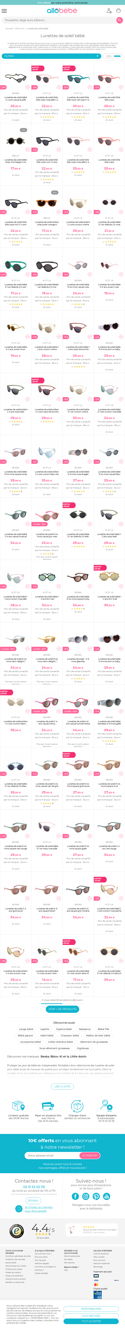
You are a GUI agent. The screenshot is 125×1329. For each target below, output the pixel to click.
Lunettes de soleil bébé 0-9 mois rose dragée (78, 473)
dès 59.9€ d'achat (18, 1117)
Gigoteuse (83, 1048)
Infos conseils (98, 1257)
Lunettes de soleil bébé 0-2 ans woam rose (109, 285)
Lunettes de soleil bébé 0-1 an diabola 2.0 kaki (78, 535)
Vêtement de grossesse (94, 1041)
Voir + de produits (62, 1009)
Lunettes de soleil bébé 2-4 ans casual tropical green (16, 536)
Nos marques (40, 1260)
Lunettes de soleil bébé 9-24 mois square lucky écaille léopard (78, 599)
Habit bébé (47, 1035)
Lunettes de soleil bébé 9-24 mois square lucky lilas (15, 474)
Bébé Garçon (25, 1035)
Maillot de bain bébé (98, 1035)
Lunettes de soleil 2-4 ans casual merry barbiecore (47, 723)
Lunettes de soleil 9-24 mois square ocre (109, 785)
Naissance (85, 1029)
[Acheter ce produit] (27, 87)
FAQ (66, 1270)
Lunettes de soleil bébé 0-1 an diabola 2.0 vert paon (16, 287)
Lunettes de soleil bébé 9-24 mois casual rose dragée (78, 287)
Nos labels (68, 1259)
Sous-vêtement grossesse (54, 1048)
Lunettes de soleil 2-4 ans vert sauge (109, 847)
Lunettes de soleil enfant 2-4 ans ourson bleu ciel (47, 473)
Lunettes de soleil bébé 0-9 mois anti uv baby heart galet (109, 661)
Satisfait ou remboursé (15, 1282)
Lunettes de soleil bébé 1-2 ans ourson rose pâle (16, 597)
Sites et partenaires (72, 1256)
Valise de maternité (101, 1263)
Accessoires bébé (30, 1041)
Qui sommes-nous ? (43, 1254)
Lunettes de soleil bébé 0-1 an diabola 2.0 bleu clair (16, 786)
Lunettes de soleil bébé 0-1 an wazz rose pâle (47, 847)
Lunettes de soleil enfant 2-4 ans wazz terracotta (47, 410)
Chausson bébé (70, 1035)
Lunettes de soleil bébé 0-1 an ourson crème (78, 410)
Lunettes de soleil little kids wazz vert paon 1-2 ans (78, 99)
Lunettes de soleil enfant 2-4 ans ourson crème (78, 223)
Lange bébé (26, 1029)
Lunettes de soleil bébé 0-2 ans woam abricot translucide (78, 973)
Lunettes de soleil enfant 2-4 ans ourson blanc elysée (16, 723)
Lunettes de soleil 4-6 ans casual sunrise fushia (78, 722)
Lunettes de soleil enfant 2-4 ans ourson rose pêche (16, 973)
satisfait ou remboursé (77, 1117)
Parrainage (98, 1267)
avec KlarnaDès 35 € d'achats (48, 1118)
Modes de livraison (13, 1272)
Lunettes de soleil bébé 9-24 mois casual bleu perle (109, 474)
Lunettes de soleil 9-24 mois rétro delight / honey (47, 661)
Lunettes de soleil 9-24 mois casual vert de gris (46, 785)
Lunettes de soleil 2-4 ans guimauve (15, 909)
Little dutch (78, 1056)
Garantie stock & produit (16, 1279)
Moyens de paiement (14, 1276)
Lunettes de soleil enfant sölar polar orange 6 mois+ (47, 224)
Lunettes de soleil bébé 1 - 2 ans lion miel (109, 597)
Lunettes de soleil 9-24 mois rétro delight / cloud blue (16, 661)
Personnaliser (91, 1308)
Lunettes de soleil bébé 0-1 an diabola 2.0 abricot (109, 972)
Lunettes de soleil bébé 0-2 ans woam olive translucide (47, 973)
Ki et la (64, 1056)
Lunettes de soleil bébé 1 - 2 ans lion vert (47, 597)
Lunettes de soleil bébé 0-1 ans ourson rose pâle (109, 410)
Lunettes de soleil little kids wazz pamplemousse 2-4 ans (109, 162)
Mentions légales (42, 1263)
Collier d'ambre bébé (60, 1041)
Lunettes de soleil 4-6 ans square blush (47, 909)
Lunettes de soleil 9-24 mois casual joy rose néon (47, 536)
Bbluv (54, 1056)
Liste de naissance (101, 1254)
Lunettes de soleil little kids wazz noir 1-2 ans (47, 161)
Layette (44, 1029)
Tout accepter (91, 1321)
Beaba (45, 1056)
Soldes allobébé (41, 1273)
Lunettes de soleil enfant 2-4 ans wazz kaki (16, 410)
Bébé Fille (103, 1029)
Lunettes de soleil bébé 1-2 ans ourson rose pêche (109, 909)
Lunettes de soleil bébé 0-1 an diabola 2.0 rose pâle (109, 224)
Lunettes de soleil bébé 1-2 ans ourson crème (47, 348)
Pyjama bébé (64, 1029)
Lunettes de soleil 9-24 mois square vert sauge (15, 847)
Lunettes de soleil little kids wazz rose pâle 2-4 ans (78, 162)
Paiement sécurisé (102, 1271)
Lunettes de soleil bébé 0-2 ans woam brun (16, 348)
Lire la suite (62, 1086)
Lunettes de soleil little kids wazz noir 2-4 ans (16, 223)
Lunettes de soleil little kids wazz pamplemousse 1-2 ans (109, 99)
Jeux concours (99, 1260)
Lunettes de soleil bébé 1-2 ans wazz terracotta (78, 348)
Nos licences (69, 1263)
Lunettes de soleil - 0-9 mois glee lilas (78, 660)
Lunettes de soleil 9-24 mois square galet (78, 847)
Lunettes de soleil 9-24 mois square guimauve (78, 785)
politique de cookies (16, 1323)
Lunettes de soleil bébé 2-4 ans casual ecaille (16, 98)
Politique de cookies (14, 1269)
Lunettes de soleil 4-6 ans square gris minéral (78, 909)
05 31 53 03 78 (106, 1121)
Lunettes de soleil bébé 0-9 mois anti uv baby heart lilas (109, 349)
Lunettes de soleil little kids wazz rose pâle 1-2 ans (47, 99)
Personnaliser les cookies (16, 1266)
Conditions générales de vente (18, 1256)
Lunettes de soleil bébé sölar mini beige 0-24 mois (16, 162)
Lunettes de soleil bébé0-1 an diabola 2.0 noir (47, 285)
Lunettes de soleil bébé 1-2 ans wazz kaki (109, 535)
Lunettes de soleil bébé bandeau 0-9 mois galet (109, 722)
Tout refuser (91, 1315)
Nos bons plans (41, 1257)
